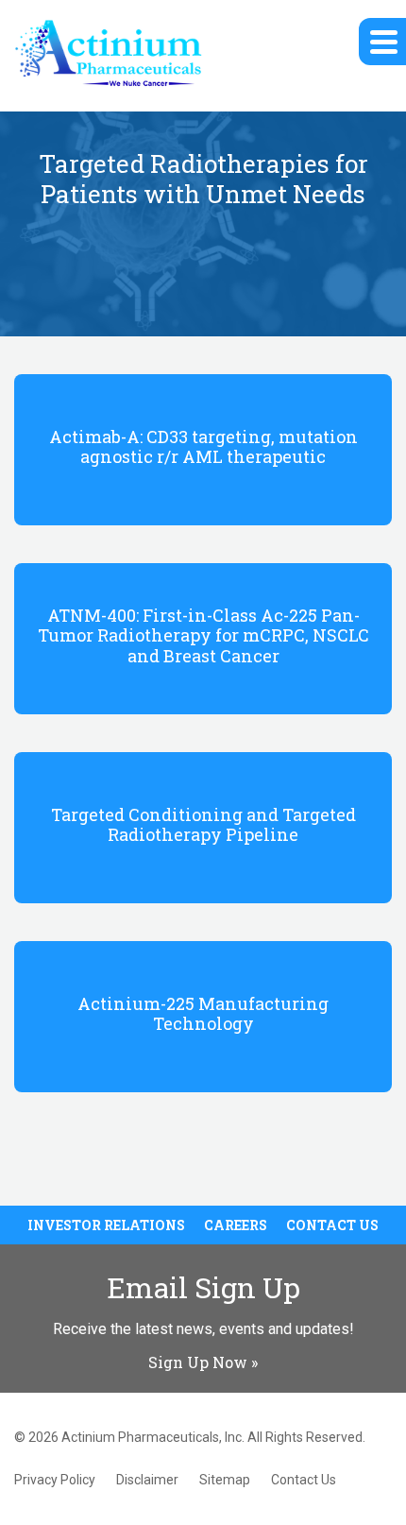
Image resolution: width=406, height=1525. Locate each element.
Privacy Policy (54, 1479)
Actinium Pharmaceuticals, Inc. (153, 1437)
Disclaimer (147, 1479)
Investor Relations (106, 1225)
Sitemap (224, 1479)
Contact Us (332, 1225)
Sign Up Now (197, 1362)
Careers (235, 1225)
